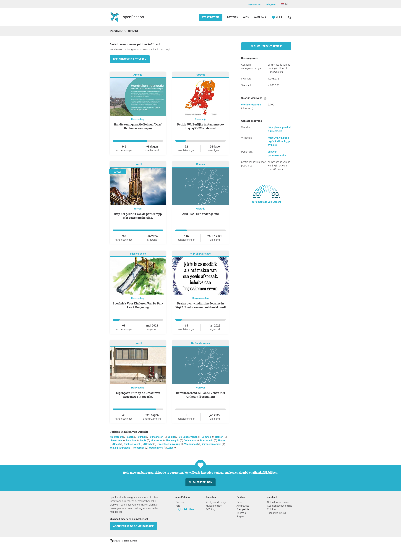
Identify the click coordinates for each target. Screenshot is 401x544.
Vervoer (137, 208)
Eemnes (206, 436)
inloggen (271, 4)
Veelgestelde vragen (217, 502)
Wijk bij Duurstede (200, 253)
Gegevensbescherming (279, 505)
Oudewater (190, 440)
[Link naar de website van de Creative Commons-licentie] (111, 540)
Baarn (130, 436)
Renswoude (207, 440)
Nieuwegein (173, 440)
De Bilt (171, 436)
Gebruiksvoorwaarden (279, 502)
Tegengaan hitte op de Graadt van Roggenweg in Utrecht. (138, 394)
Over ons (260, 17)
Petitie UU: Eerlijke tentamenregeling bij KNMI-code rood (200, 126)
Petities (232, 17)
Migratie (200, 208)
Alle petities (243, 505)
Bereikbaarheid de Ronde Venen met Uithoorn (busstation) (200, 394)
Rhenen (200, 164)
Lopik (143, 440)
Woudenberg (156, 447)
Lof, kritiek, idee (184, 509)
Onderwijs (200, 119)
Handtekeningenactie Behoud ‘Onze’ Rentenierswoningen (138, 126)
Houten (219, 436)
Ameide (137, 74)
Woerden (139, 447)
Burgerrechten (200, 298)
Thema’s (241, 512)
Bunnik (142, 436)
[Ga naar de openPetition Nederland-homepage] (127, 17)
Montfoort (156, 440)
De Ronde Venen (200, 343)
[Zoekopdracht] (290, 17)
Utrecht (200, 74)
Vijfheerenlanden (212, 444)
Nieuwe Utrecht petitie (266, 46)
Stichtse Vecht (138, 253)
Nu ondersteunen (200, 482)
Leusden (131, 440)
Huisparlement (214, 505)
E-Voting (210, 509)
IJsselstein (116, 440)
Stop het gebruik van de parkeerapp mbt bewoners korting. (138, 216)
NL (286, 4)
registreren (254, 4)
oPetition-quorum (251, 104)
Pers (177, 505)
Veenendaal (191, 444)
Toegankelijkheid (276, 512)
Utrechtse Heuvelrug (169, 444)
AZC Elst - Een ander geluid (200, 214)
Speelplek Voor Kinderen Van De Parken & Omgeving (138, 305)
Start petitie (210, 17)
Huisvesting (137, 119)
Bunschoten (157, 436)
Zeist (170, 447)
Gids (246, 17)
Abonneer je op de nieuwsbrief (133, 526)
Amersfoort (116, 436)
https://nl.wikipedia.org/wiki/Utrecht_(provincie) (279, 141)
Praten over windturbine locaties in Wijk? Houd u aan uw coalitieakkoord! (200, 305)
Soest (116, 444)
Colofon (271, 509)
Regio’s (240, 516)
